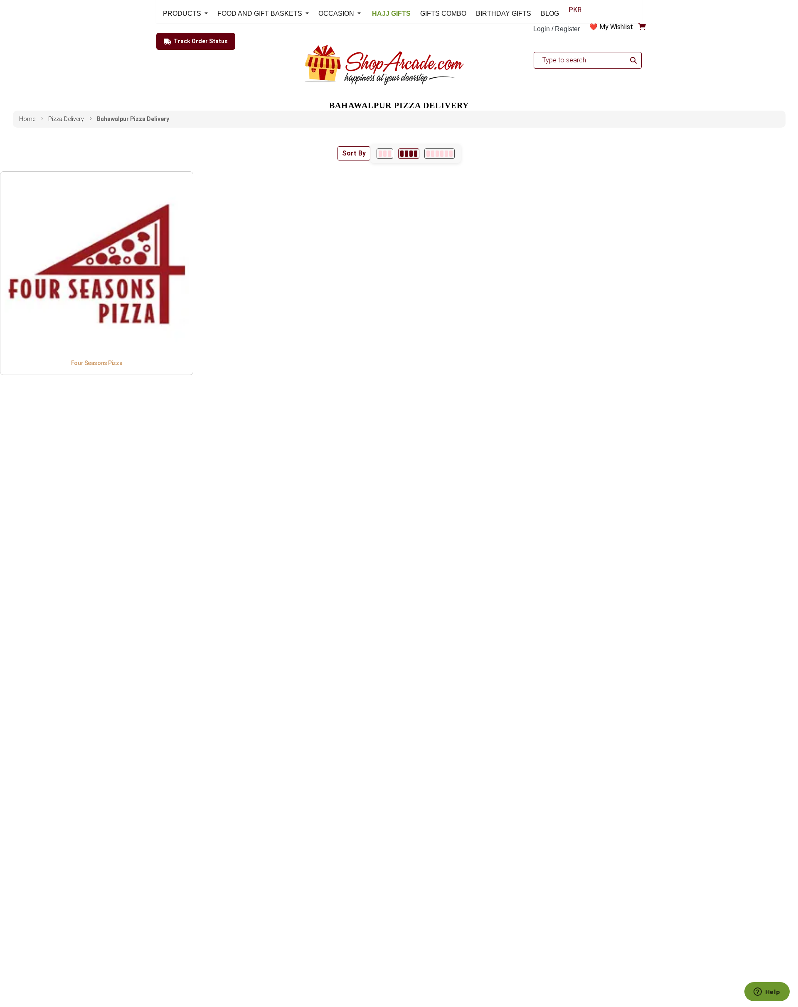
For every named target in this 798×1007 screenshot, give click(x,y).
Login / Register (556, 28)
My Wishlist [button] (616, 27)
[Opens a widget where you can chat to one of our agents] (767, 992)
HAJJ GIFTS (390, 13)
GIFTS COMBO (443, 13)
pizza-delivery (66, 119)
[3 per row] (385, 153)
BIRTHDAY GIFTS (503, 13)
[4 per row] (408, 153)
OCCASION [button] (337, 13)
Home (27, 119)
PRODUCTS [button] (183, 13)
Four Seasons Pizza (96, 363)
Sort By (354, 153)
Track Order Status (201, 41)
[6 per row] (439, 153)
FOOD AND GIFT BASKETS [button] (260, 13)
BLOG (550, 13)
